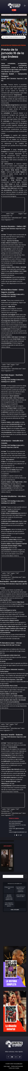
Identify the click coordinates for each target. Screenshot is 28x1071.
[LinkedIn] (15, 34)
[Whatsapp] (21, 34)
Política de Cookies (14, 1068)
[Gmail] (19, 34)
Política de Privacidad (17, 1066)
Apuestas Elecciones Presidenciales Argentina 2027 (9, 897)
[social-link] (8, 1057)
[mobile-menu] (26, 6)
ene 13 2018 (4, 59)
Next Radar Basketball (15, 823)
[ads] (15, 966)
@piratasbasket (20, 828)
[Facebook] (13, 34)
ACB (2, 45)
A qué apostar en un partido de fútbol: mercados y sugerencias (20, 889)
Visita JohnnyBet (15, 909)
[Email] (25, 34)
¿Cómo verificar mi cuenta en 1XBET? (20, 895)
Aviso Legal (7, 1066)
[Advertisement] (14, 927)
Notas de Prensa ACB (12, 45)
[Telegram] (23, 34)
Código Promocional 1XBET (9, 887)
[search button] (25, 876)
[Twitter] (17, 34)
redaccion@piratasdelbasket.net (18, 832)
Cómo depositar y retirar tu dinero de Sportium (9, 904)
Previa (23, 45)
